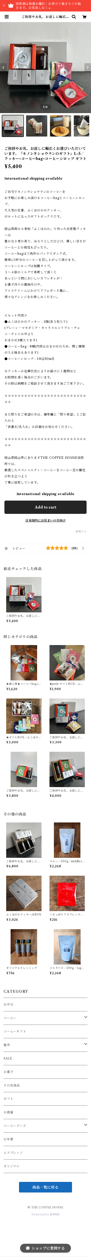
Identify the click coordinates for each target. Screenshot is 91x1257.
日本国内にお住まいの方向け (45, 520)
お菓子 (8, 1072)
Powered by (41, 1214)
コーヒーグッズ (15, 1126)
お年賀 (8, 1139)
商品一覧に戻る (45, 1187)
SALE (8, 1058)
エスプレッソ (13, 1153)
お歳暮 (8, 1112)
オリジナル (12, 1166)
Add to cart (45, 507)
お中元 (8, 1004)
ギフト (8, 1099)
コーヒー (10, 1018)
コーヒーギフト (15, 1031)
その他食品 (12, 1085)
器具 (7, 1045)
